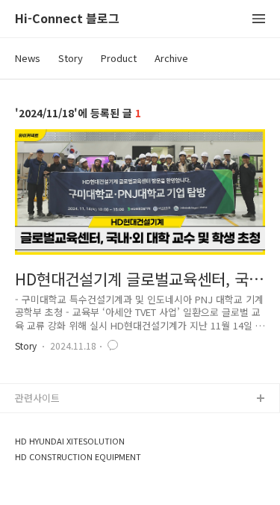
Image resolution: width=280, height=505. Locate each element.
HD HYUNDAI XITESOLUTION (70, 441)
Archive (171, 58)
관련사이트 (37, 398)
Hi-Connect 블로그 (67, 19)
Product (119, 58)
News (27, 58)
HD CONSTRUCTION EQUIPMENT (78, 457)
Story (70, 58)
